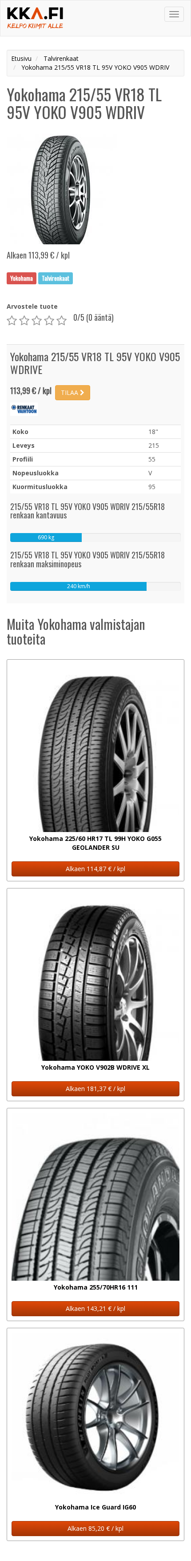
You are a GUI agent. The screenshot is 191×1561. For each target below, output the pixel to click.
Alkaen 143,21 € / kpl (95, 1308)
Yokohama (21, 278)
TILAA (70, 392)
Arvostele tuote (32, 306)
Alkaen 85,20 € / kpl (95, 1528)
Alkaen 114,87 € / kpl (95, 868)
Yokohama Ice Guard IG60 (95, 1507)
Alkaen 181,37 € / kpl (95, 1088)
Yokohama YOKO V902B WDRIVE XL (95, 1067)
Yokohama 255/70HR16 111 (96, 1287)
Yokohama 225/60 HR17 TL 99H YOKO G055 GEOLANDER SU (95, 843)
